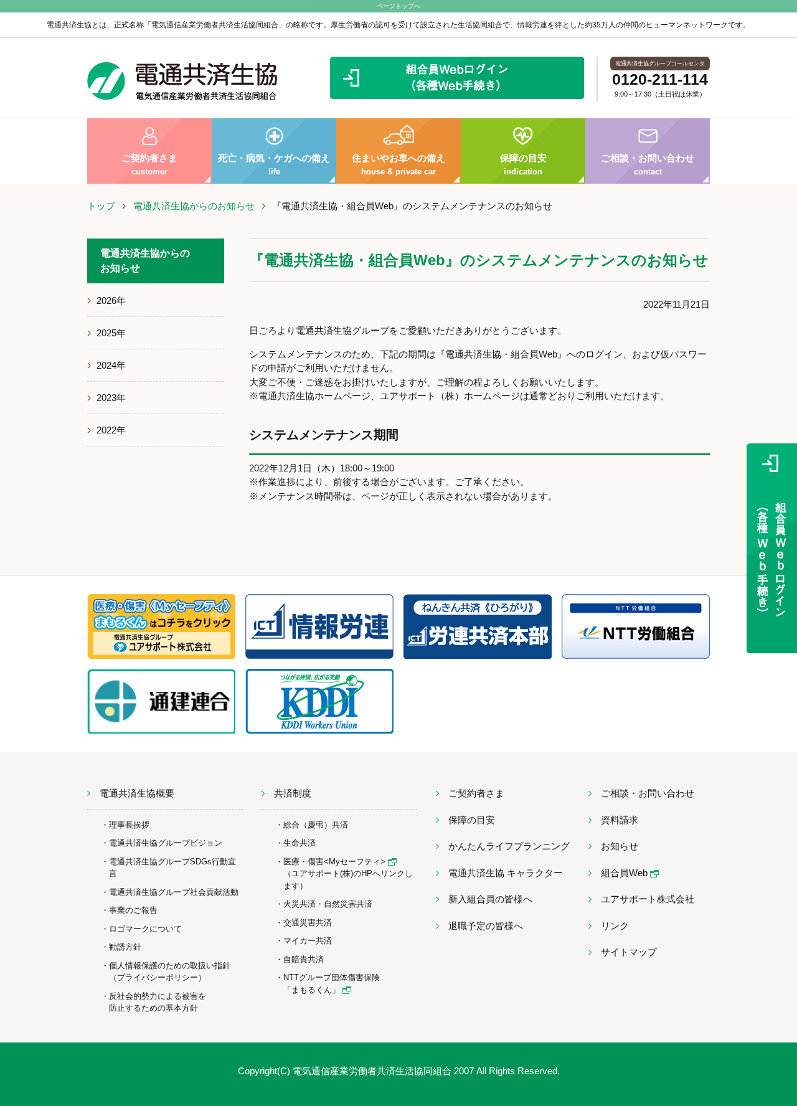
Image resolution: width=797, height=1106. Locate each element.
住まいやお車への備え (398, 164)
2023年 (111, 397)
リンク (615, 925)
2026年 (111, 300)
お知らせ (619, 846)
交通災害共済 (307, 922)
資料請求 (619, 820)
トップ (101, 206)
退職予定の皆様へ (485, 925)
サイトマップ (629, 952)
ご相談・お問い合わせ (647, 164)
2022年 (111, 430)
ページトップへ (398, 5)
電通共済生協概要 (137, 793)
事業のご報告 (133, 910)
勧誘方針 (125, 947)
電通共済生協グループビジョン (165, 843)
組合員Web (625, 872)
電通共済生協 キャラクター (505, 872)
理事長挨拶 (129, 825)
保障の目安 (523, 164)
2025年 (111, 333)
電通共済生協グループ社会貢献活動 (173, 892)
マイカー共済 (307, 940)
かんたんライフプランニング (509, 846)
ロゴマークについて (145, 928)
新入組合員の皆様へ (490, 899)
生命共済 (299, 843)
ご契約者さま (149, 164)
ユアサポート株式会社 (647, 899)
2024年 (111, 365)
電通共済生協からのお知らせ (194, 206)
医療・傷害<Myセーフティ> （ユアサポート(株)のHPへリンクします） (348, 874)
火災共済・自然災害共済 (327, 904)
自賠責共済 (303, 959)
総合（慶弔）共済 (315, 825)
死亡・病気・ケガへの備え (274, 164)
